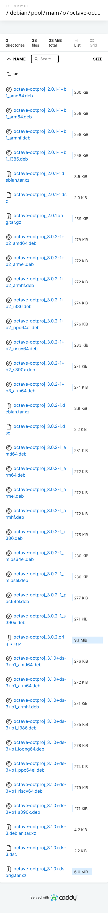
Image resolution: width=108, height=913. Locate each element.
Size (98, 59)
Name (20, 58)
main (52, 12)
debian (18, 12)
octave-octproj (88, 12)
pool (36, 12)
